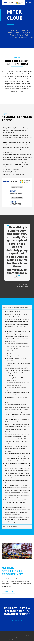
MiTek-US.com (10, 633)
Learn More (7, 591)
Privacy (8, 639)
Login (29, 3)
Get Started (15, 621)
